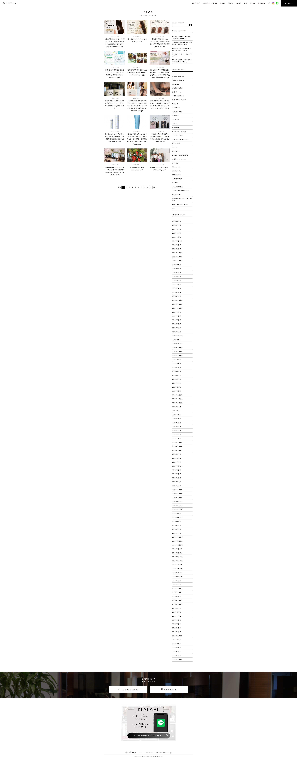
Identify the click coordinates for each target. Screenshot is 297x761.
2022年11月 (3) (177, 399)
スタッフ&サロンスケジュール (180, 191)
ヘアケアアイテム (177, 179)
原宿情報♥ (175, 127)
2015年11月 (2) (177, 636)
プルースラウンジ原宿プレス (180, 139)
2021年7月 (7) (177, 462)
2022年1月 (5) (177, 438)
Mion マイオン (176, 167)
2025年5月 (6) (177, 280)
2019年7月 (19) (177, 557)
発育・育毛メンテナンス (179, 100)
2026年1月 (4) (177, 249)
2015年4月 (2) (177, 648)
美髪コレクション (177, 92)
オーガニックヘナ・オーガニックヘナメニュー (182, 55)
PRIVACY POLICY (162, 752)
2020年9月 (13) (177, 501)
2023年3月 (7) (177, 383)
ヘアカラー (175, 116)
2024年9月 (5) (177, 312)
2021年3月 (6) (177, 478)
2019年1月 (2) (177, 580)
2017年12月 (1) (177, 588)
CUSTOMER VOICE (210, 3)
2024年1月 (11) (177, 344)
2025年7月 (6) (177, 272)
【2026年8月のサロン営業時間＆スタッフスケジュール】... (182, 61)
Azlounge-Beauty (178, 80)
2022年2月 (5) (177, 434)
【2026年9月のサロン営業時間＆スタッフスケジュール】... (182, 37)
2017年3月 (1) (177, 596)
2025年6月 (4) (177, 276)
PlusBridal (175, 84)
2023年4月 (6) (177, 379)
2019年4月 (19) (177, 569)
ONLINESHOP (176, 175)
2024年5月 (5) (177, 328)
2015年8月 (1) (177, 644)
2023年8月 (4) (177, 363)
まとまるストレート (177, 135)
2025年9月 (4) (177, 265)
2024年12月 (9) (177, 300)
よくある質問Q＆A (177, 187)
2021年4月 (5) (177, 474)
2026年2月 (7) (177, 245)
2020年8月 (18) (177, 505)
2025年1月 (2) (177, 296)
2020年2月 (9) (177, 529)
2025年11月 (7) (177, 257)
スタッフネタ (175, 119)
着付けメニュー (176, 194)
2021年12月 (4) (177, 442)
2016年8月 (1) (177, 612)
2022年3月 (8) (177, 430)
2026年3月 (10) (177, 241)
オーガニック (176, 151)
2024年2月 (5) (177, 340)
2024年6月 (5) (177, 324)
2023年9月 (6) (177, 359)
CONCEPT (196, 3)
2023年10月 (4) (177, 355)
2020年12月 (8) (177, 490)
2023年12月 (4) (177, 347)
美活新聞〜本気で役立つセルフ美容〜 (182, 199)
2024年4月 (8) (177, 332)
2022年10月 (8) (177, 403)
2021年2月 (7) (177, 482)
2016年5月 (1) (177, 624)
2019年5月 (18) (177, 565)
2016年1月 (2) (177, 632)
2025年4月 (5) (177, 284)
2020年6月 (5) (177, 513)
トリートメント (176, 143)
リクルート (175, 104)
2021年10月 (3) (177, 450)
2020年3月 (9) (177, 525)
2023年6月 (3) (177, 371)
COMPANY (149, 752)
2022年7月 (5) (177, 415)
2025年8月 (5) (177, 268)
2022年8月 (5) (177, 411)
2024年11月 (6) (177, 304)
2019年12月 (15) (177, 537)
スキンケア (175, 163)
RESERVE (289, 3)
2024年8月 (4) (177, 316)
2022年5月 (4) (177, 422)
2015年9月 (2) (177, 640)
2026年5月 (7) (177, 233)
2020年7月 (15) (177, 509)
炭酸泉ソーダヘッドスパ (179, 159)
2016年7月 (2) (177, 616)
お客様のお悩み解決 (178, 76)
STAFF (238, 3)
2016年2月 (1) (177, 628)
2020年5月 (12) (177, 517)
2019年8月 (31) (177, 553)
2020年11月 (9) (177, 494)
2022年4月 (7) (177, 426)
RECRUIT (261, 3)
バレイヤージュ (176, 171)
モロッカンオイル (177, 112)
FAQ (245, 3)
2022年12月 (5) (177, 395)
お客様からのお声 (177, 88)
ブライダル (175, 123)
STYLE (230, 3)
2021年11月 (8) (177, 446)
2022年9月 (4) (177, 407)
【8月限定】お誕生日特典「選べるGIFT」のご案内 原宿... (181, 49)
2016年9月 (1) (177, 608)
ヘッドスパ (175, 147)
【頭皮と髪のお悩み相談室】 (180, 204)
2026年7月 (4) (177, 225)
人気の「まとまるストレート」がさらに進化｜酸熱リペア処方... (182, 43)
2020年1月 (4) (177, 533)
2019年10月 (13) (177, 545)
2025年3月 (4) (177, 288)
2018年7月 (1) (177, 584)
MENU (222, 3)
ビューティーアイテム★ (179, 131)
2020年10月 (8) (177, 497)
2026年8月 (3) (177, 221)
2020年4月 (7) (177, 521)
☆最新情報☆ (176, 108)
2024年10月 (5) (177, 308)
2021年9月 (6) (177, 454)
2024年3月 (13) (177, 336)
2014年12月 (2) (177, 659)
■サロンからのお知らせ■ (180, 155)
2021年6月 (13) (177, 466)
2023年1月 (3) (177, 391)
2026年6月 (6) (177, 229)
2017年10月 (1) (177, 592)
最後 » (154, 187)
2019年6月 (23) (177, 561)
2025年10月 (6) (177, 261)
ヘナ (173, 208)
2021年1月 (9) (177, 486)
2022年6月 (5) (177, 419)
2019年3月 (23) (177, 572)
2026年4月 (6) (177, 237)
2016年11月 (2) (177, 604)
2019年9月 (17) (177, 549)
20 (144, 187)
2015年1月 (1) (177, 655)
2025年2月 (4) (177, 292)
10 (141, 187)
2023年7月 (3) (177, 367)
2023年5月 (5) (177, 375)
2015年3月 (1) (177, 651)
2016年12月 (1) (177, 600)
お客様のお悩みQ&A (178, 96)
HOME (141, 752)
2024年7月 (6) (177, 320)
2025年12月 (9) (177, 253)
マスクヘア (175, 183)
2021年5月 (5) (177, 470)
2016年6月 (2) (177, 620)
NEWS (252, 3)
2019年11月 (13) (177, 541)
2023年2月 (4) (177, 387)
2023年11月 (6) (177, 351)
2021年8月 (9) (177, 458)
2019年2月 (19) (177, 576)
